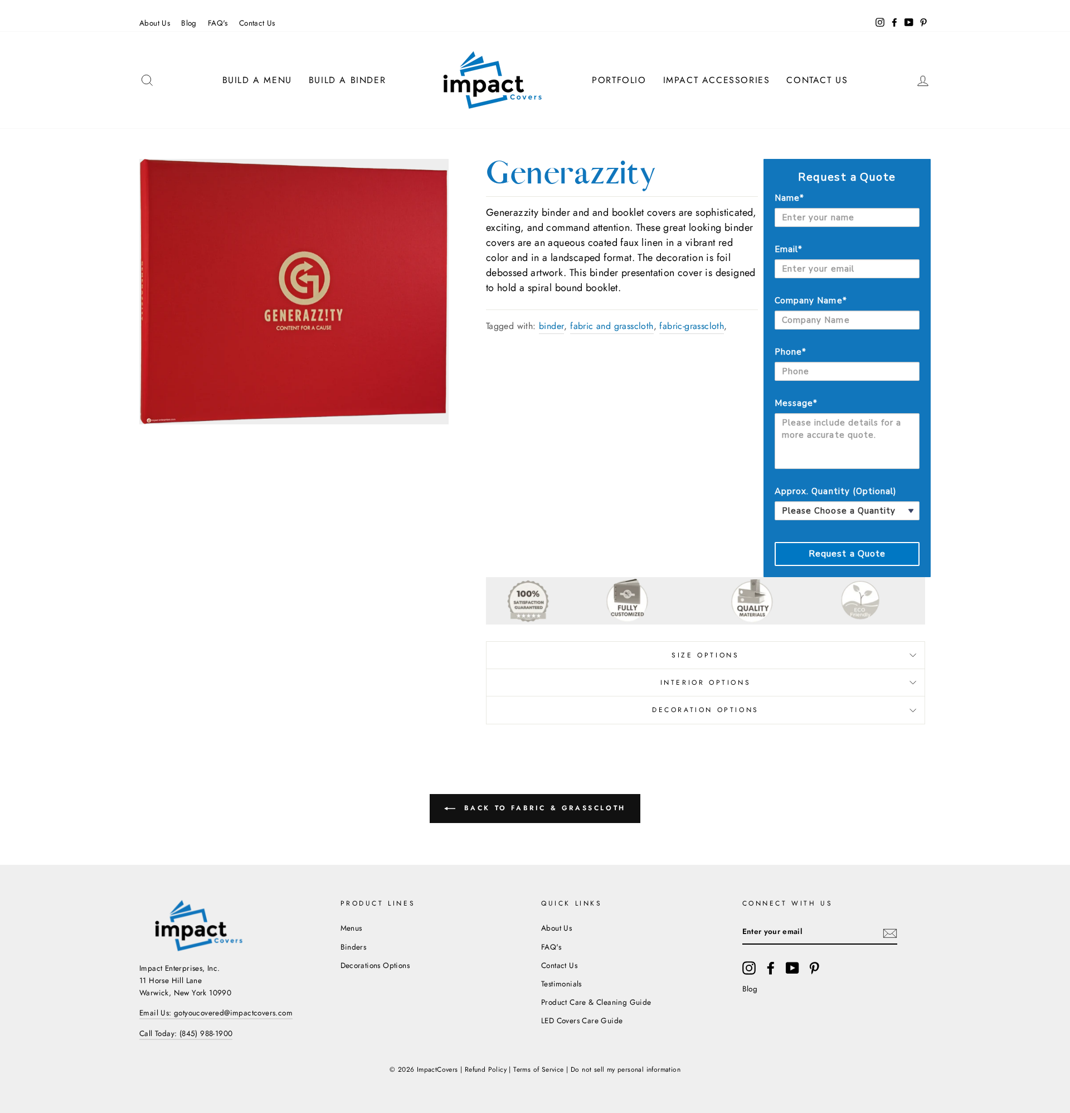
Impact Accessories (716, 80)
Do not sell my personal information (625, 1069)
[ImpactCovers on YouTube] (792, 968)
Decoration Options (705, 710)
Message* (796, 403)
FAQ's (218, 22)
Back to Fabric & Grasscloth (543, 808)
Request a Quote (847, 554)
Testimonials (561, 983)
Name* (789, 198)
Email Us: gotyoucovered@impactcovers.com (216, 1012)
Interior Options (705, 683)
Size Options (705, 655)
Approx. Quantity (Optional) (836, 491)
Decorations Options (375, 965)
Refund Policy (486, 1069)
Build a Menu (257, 80)
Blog (189, 22)
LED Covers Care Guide (581, 1020)
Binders (354, 946)
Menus (351, 927)
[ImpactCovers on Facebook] (770, 968)
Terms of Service (538, 1069)
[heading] (847, 177)
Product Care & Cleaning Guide (596, 1002)
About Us (154, 22)
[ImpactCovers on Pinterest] (814, 968)
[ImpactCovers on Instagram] (749, 968)
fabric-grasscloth (691, 326)
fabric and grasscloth (611, 326)
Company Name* (811, 300)
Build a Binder (347, 80)
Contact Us (257, 22)
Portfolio (619, 80)
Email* (788, 249)
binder (551, 326)
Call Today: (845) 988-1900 (185, 1033)
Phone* (790, 351)
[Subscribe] (890, 932)
